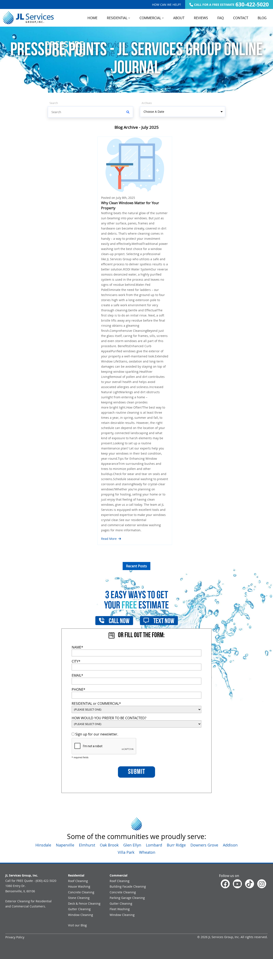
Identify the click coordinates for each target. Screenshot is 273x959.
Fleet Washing (120, 909)
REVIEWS (201, 18)
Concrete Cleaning (81, 892)
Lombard (154, 845)
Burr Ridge (176, 845)
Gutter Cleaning (79, 909)
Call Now (118, 621)
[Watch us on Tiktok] (249, 883)
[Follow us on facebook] (225, 883)
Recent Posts (136, 566)
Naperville (65, 845)
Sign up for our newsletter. (96, 734)
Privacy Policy (14, 937)
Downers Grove (204, 845)
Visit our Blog (77, 925)
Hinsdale (43, 845)
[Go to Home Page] (28, 18)
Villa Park (126, 852)
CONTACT (240, 18)
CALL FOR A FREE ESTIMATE (231, 4)
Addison (230, 845)
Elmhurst (87, 845)
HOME (92, 18)
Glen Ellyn (132, 845)
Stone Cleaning (79, 898)
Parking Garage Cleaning (127, 898)
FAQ (220, 18)
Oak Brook (109, 845)
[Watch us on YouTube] (237, 883)
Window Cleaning (80, 915)
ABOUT (178, 18)
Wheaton (147, 852)
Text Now (163, 621)
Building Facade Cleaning (128, 886)
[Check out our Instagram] (261, 883)
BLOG (262, 18)
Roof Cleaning (78, 881)
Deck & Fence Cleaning (84, 903)
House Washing (79, 886)
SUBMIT (136, 772)
